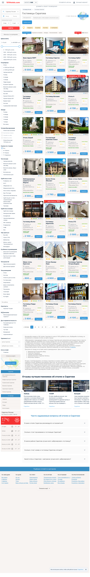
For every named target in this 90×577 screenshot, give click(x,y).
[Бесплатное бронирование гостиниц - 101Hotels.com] (13, 2)
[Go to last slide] (22, 391)
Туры (17, 481)
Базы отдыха (33, 481)
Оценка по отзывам (37, 32)
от (28, 70)
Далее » (62, 327)
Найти (10, 28)
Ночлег (18, 479)
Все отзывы (61, 483)
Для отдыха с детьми (50, 481)
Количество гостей (7, 20)
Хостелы (45, 27)
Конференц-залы (49, 483)
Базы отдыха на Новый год (24, 483)
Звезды (46, 32)
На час (18, 477)
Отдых (4, 405)
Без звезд (4, 477)
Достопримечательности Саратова (8, 375)
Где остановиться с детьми (66, 477)
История (4, 402)
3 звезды (4, 481)
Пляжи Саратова (6, 391)
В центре (38, 27)
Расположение (53, 32)
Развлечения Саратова (8, 382)
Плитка (79, 32)
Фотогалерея (5, 408)
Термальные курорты (50, 477)
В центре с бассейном (78, 481)
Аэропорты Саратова (7, 388)
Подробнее (38, 70)
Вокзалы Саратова (7, 385)
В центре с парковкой (78, 483)
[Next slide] (88, 391)
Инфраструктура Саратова (9, 379)
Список (86, 32)
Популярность (26, 32)
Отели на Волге (76, 477)
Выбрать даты (27, 22)
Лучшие (60, 479)
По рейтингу (61, 481)
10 (56, 327)
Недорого (29, 27)
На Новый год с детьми (51, 479)
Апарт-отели (33, 479)
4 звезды (73, 347)
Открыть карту (10, 363)
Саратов (4, 399)
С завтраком (54, 27)
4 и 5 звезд (5, 483)
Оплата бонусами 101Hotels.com (7, 141)
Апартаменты (34, 477)
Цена (60, 32)
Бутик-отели (33, 483)
